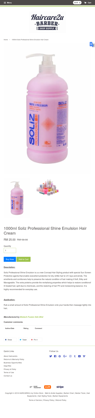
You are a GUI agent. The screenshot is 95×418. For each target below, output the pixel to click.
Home (6, 39)
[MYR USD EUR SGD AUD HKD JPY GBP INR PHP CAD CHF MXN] (77, 2)
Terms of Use (9, 372)
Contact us (8, 375)
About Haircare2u (10, 356)
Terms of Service (35, 400)
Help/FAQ (7, 366)
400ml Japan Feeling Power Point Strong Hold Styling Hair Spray (23, 4)
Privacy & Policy (10, 369)
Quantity (7, 246)
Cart (89, 2)
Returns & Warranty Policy (14, 359)
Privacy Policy (48, 400)
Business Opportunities (13, 362)
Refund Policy (61, 400)
